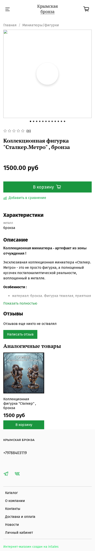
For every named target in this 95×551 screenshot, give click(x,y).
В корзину (23, 425)
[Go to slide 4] (39, 121)
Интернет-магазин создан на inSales (31, 547)
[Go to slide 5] (43, 121)
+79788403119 (15, 453)
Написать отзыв (20, 334)
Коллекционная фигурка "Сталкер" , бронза (19, 403)
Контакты (12, 509)
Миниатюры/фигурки (40, 25)
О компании (15, 501)
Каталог (11, 493)
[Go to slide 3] (36, 121)
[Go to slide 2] (33, 121)
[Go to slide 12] (64, 121)
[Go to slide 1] (30, 121)
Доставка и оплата (20, 517)
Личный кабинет (19, 532)
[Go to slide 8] (52, 121)
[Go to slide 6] (46, 121)
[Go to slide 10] (58, 121)
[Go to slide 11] (61, 121)
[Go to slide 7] (49, 121)
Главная (10, 25)
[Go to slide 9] (55, 121)
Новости (12, 524)
